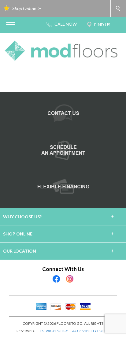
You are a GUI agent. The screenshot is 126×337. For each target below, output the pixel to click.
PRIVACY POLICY (54, 330)
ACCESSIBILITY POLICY (91, 330)
